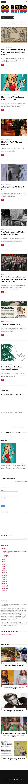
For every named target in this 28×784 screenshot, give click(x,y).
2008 (3, 588)
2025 (3, 559)
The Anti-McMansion (10, 324)
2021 (3, 566)
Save (3, 65)
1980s (2, 184)
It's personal (5, 94)
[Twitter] (24, 2)
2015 (3, 576)
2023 (3, 563)
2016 (3, 574)
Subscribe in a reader (6, 634)
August (6, 550)
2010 (3, 585)
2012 (3, 581)
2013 (3, 579)
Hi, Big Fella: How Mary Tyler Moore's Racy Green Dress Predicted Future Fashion (14, 735)
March (5, 557)
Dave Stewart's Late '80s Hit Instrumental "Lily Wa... (15, 552)
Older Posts (4, 390)
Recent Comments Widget (22, 481)
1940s (2, 364)
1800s (2, 47)
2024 (3, 561)
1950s (2, 139)
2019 (3, 568)
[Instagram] (26, 2)
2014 (3, 577)
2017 (3, 572)
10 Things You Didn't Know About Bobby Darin (14, 711)
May (5, 555)
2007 (3, 590)
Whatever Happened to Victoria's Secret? (14, 687)
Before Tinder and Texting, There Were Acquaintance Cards (13, 52)
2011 (3, 583)
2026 (3, 548)
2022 (3, 565)
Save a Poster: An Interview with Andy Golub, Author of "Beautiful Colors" (13, 279)
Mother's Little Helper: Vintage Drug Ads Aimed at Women (14, 759)
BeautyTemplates (18, 779)
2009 (3, 587)
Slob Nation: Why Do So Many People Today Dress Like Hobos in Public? (14, 664)
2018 (3, 570)
